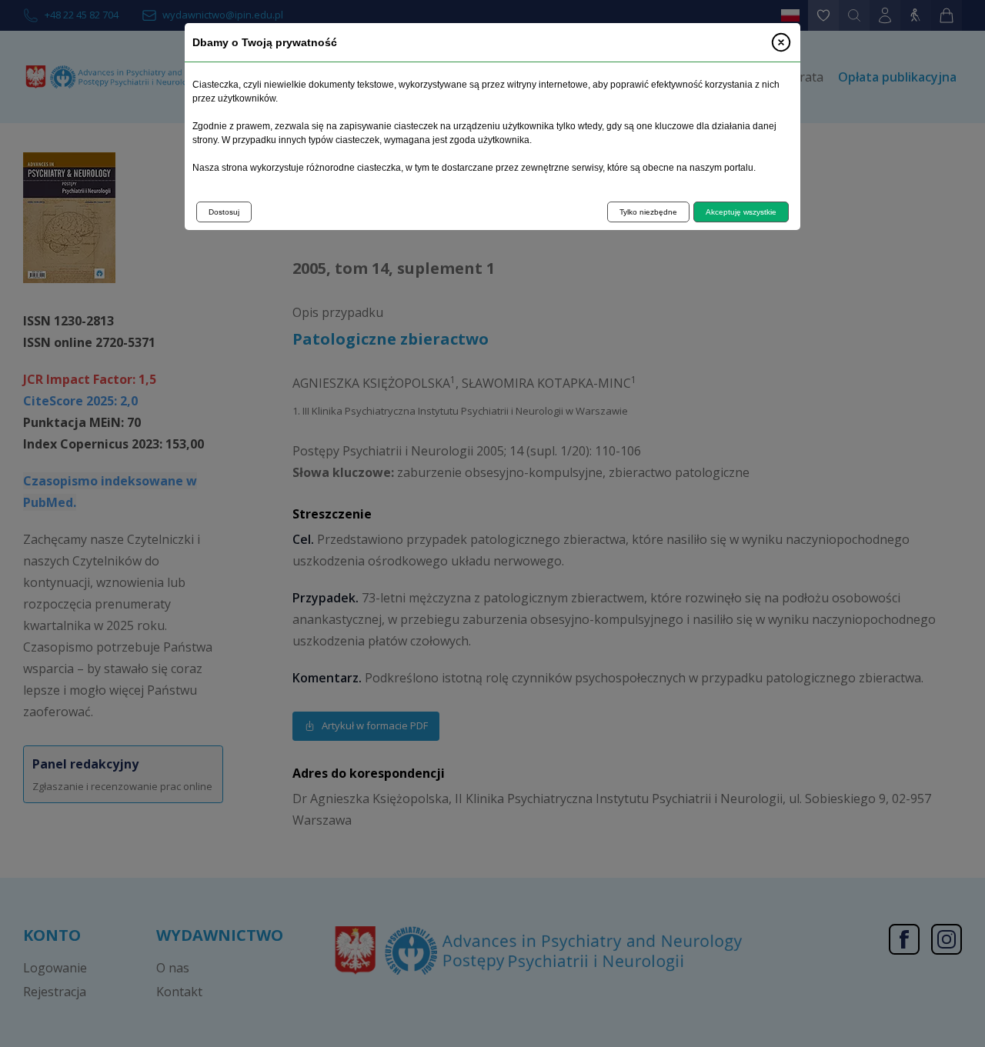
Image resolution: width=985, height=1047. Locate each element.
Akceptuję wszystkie (741, 212)
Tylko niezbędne (648, 212)
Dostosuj (224, 212)
